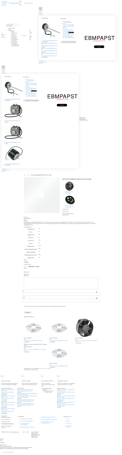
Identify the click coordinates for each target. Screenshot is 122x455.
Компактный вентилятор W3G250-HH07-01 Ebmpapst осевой (66, 392)
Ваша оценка (27, 272)
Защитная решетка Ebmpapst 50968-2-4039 (58, 365)
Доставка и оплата (5, 2)
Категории (41, 14)
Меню (40, 7)
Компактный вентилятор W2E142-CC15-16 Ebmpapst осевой (66, 405)
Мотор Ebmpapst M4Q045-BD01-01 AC (49, 50)
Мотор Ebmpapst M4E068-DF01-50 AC (49, 55)
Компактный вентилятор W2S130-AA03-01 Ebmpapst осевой (86, 341)
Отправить (27, 312)
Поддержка (4, 5)
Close (40, 9)
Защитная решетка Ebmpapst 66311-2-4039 (58, 340)
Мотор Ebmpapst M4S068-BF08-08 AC (49, 40)
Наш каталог (4, 1)
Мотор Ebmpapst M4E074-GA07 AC (24, 391)
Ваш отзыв (26, 275)
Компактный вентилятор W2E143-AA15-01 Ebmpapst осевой (66, 399)
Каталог (40, 13)
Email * (23, 297)
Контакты (41, 63)
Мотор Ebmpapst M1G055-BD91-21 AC (25, 405)
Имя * (23, 291)
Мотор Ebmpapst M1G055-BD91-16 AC (25, 401)
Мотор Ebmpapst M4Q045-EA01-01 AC (49, 45)
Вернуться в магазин (8, 452)
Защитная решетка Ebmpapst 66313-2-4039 (7, 392)
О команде (4, 3)
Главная (40, 10)
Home (25, 175)
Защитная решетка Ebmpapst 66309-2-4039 (7, 411)
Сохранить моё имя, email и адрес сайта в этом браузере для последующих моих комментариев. (45, 306)
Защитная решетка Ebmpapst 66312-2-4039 (7, 399)
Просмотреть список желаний (44, 368)
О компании (41, 61)
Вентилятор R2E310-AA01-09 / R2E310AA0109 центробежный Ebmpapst (27, 396)
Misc (29, 175)
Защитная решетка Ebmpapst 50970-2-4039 (33, 340)
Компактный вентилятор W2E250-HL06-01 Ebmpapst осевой (35, 350)
